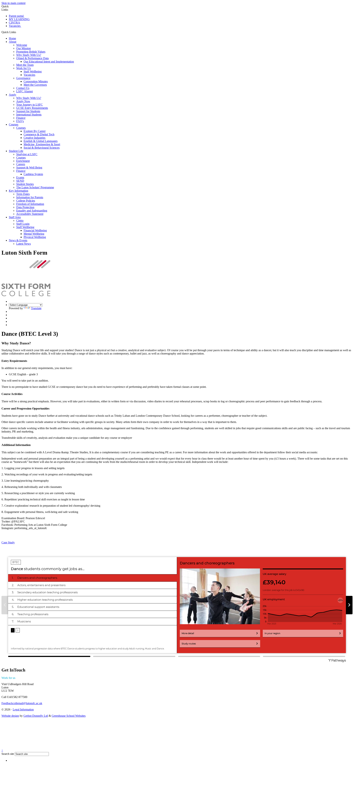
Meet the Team (25, 64)
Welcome (21, 45)
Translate (36, 308)
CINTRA (14, 22)
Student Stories (25, 184)
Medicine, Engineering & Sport (42, 144)
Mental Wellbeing (34, 233)
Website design (10, 715)
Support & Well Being (29, 167)
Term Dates (23, 194)
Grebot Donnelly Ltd (35, 715)
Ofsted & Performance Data (32, 58)
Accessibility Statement (29, 213)
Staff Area (15, 217)
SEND (20, 180)
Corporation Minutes (36, 81)
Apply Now (23, 101)
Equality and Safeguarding (31, 210)
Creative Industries (34, 137)
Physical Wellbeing (35, 237)
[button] (17, 32)
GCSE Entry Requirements (32, 107)
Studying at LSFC (26, 154)
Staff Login (23, 223)
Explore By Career (35, 131)
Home (12, 38)
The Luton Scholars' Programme (35, 187)
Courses (13, 124)
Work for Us (23, 68)
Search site (7, 753)
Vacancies (15, 25)
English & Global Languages (41, 141)
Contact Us (22, 88)
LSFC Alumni (24, 91)
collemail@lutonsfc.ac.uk (21, 703)
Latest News (23, 243)
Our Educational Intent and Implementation (49, 61)
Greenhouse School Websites (69, 715)
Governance (23, 78)
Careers (20, 164)
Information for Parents (29, 197)
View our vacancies (26, 677)
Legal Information (23, 709)
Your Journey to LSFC (29, 104)
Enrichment (23, 160)
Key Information (18, 190)
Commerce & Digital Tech (39, 134)
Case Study (8, 542)
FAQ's (20, 121)
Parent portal (16, 15)
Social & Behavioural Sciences (42, 147)
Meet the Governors (35, 84)
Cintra (19, 220)
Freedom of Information (30, 203)
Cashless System (33, 174)
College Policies (25, 200)
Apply (12, 94)
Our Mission (23, 48)
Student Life (16, 151)
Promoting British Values (30, 51)
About (12, 41)
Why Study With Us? (28, 54)
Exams (20, 177)
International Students (28, 114)
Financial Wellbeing (35, 230)
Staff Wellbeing (33, 71)
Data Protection (25, 207)
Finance (20, 117)
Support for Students (28, 111)
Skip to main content (13, 3)
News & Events (18, 240)
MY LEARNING (19, 19)
